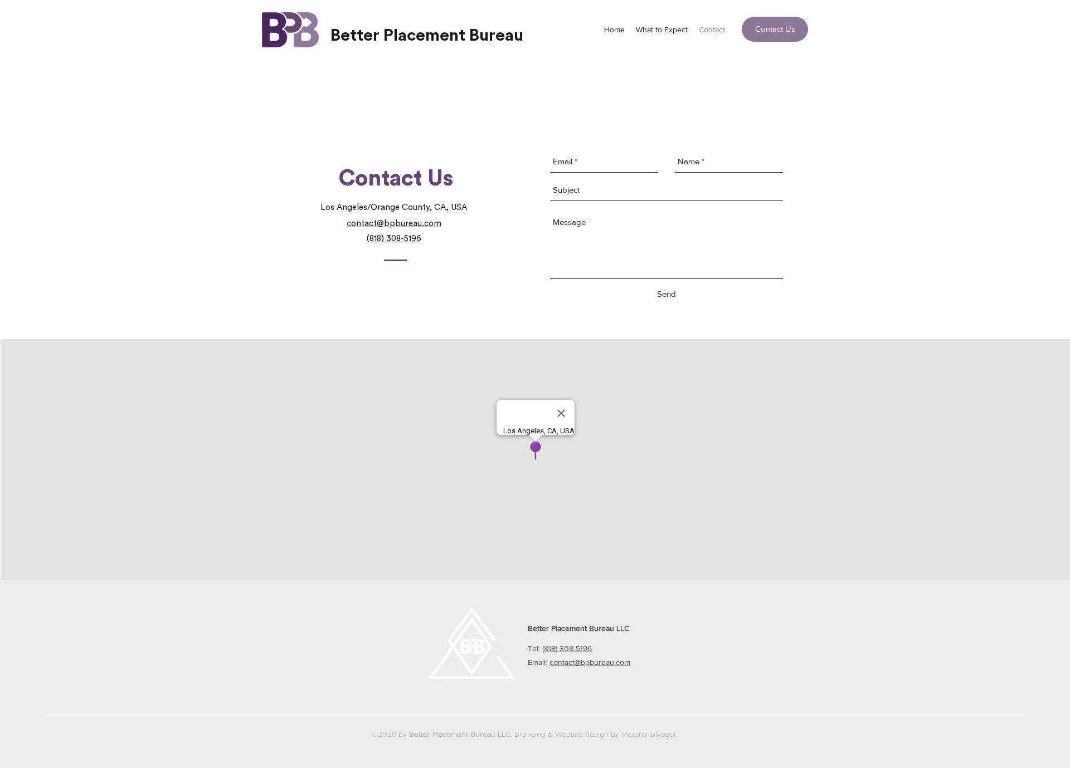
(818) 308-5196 (567, 648)
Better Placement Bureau (426, 35)
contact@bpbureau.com (589, 662)
